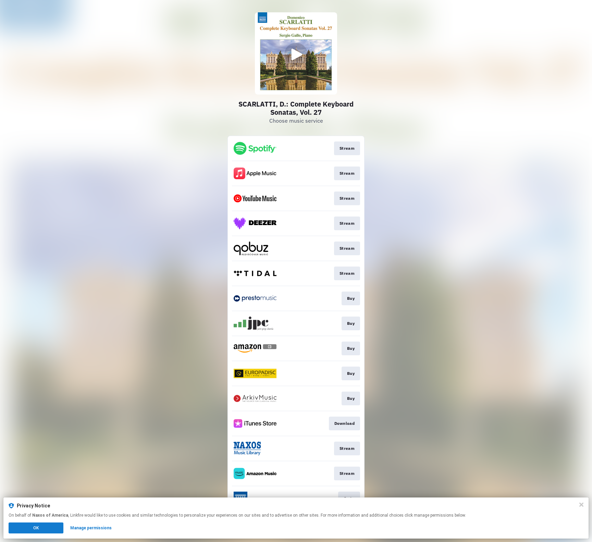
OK (36, 528)
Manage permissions (91, 528)
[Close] (581, 504)
